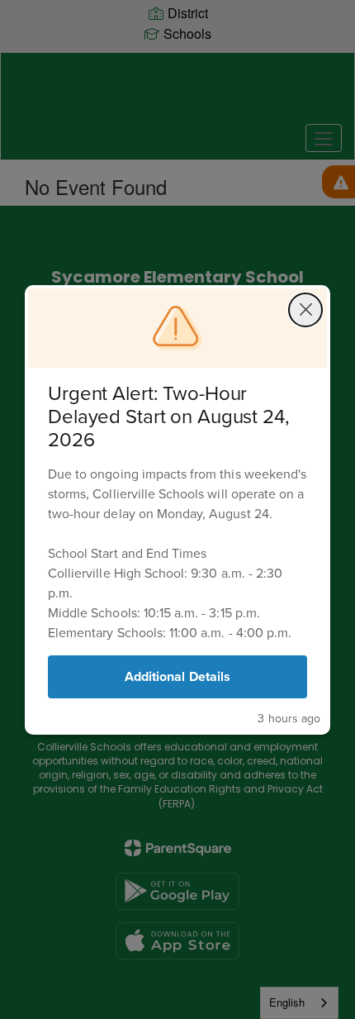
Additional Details (177, 676)
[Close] (305, 309)
